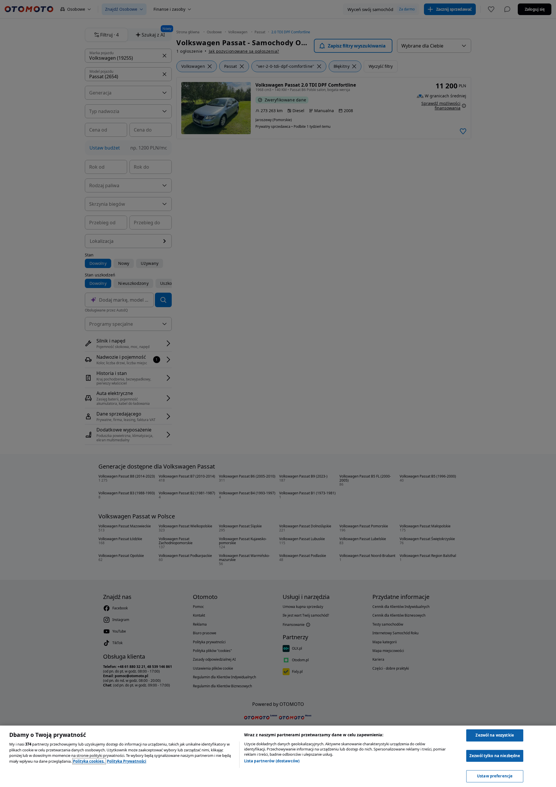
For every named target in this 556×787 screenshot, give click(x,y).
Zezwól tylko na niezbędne (494, 755)
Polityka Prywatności (126, 761)
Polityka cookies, (89, 761)
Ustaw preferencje (495, 776)
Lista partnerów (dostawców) (272, 761)
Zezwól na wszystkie (494, 735)
